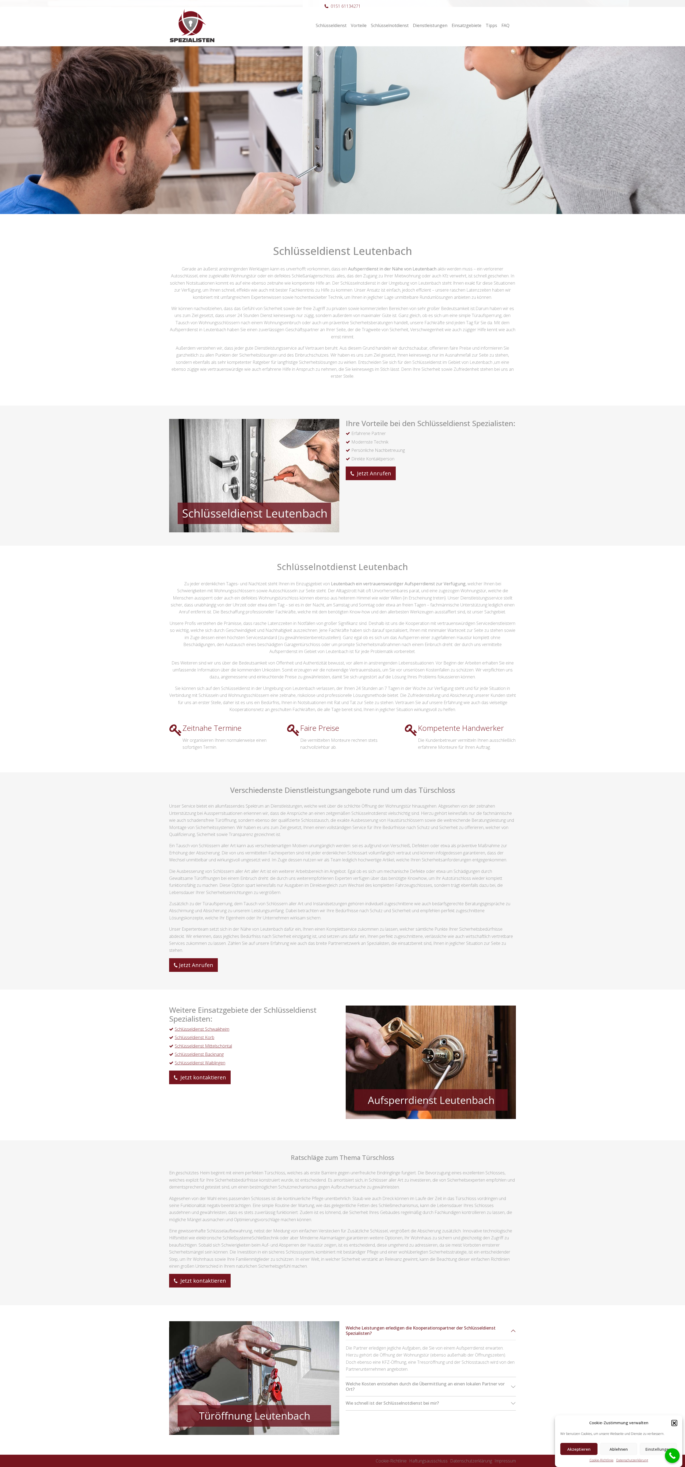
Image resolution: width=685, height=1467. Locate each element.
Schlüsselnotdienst (390, 25)
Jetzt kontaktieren (202, 1077)
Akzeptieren (579, 1449)
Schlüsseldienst (331, 25)
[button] (674, 1423)
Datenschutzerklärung (632, 1460)
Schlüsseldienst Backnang (199, 1054)
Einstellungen (658, 1449)
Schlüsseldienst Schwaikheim (202, 1029)
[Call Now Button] (672, 1455)
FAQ (505, 25)
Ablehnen (619, 1449)
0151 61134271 (346, 6)
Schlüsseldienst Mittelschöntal (203, 1046)
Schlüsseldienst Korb (194, 1037)
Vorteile (359, 25)
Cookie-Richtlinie (601, 1460)
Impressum (505, 1461)
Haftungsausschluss (428, 1461)
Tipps (491, 25)
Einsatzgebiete (466, 25)
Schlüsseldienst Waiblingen (200, 1063)
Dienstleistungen (430, 25)
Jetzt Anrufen (373, 473)
